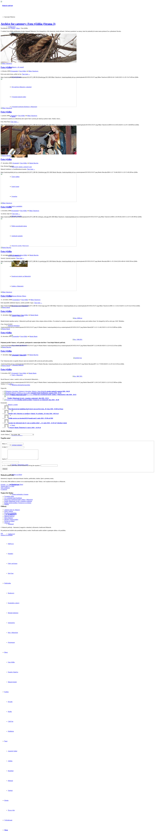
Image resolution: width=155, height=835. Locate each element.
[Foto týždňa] (39, 62)
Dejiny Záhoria (8, 511)
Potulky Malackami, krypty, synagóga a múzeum (18, 501)
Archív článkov (5, 434)
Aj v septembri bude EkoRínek (13, 498)
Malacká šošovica (9, 516)
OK (2, 533)
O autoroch (4, 489)
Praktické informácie (14, 325)
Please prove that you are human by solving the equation (24, 465)
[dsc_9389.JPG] (77, 339)
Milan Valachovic (33, 71)
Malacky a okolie (13, 404)
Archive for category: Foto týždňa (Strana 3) (28, 23)
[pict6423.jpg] (77, 358)
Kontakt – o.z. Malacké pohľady (10, 484)
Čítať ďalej (26, 74)
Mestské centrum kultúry (11, 519)
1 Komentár (13, 115)
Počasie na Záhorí (9, 521)
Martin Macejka (33, 163)
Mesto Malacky (8, 518)
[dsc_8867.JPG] (77, 376)
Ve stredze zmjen (9, 496)
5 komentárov (16, 299)
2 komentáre (15, 336)
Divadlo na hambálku (10, 513)
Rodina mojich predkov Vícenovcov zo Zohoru (17, 503)
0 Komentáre (14, 71)
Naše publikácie (5, 488)
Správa (4, 459)
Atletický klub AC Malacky (12, 510)
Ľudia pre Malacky (9, 514)
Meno (4, 444)
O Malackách (12, 27)
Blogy (18, 28)
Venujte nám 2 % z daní (7, 486)
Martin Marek (34, 315)
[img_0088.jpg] (77, 318)
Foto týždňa (6, 67)
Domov (13, 28)
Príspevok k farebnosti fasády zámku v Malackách (18, 499)
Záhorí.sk (7, 522)
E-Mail (4, 447)
